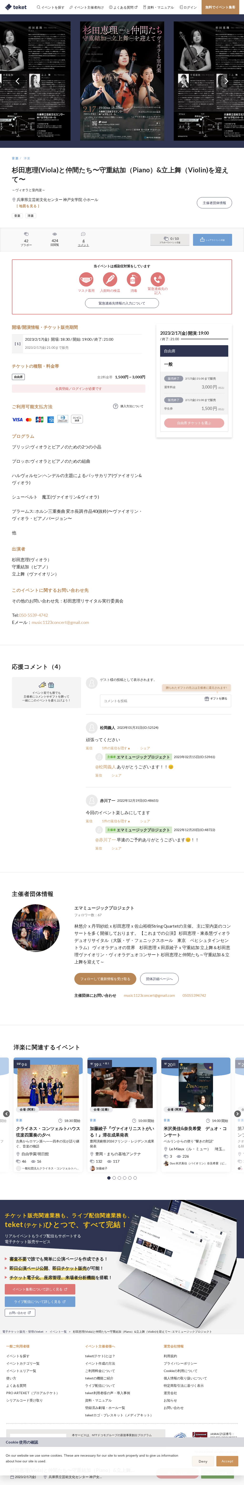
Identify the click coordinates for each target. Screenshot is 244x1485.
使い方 (11, 1378)
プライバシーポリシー (180, 1363)
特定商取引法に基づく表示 (184, 1385)
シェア (145, 748)
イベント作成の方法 (100, 1363)
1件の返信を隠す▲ (116, 748)
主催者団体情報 (214, 203)
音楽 (15, 158)
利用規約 (170, 1356)
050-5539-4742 (33, 615)
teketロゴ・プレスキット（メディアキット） (119, 1415)
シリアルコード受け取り (24, 1400)
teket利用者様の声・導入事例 (107, 1393)
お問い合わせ (174, 1408)
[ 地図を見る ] (28, 206)
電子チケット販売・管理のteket (22, 1331)
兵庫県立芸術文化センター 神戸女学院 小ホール (84, 1477)
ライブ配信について (100, 1385)
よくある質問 (16, 1385)
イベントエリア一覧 (21, 1371)
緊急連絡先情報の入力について (122, 303)
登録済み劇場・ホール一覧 (105, 1408)
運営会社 (170, 1393)
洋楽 (27, 158)
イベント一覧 (58, 1331)
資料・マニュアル (98, 1400)
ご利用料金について (100, 1371)
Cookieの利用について (181, 1371)
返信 (89, 748)
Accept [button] (227, 1461)
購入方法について (132, 406)
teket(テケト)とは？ (100, 1356)
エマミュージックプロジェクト (104, 907)
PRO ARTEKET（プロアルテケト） (33, 1393)
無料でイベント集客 (220, 7)
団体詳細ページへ (159, 979)
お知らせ (170, 1400)
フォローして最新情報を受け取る (105, 979)
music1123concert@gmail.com (60, 622)
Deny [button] (203, 1461)
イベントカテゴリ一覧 (23, 1363)
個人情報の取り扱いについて (185, 1378)
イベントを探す (18, 1356)
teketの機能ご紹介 (99, 1378)
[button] (109, 1178)
